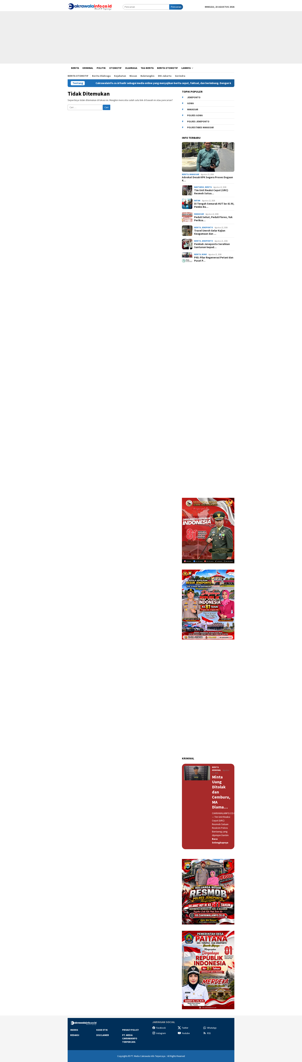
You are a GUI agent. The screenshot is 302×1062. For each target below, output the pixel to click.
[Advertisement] (151, 37)
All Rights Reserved (176, 1056)
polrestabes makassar (200, 127)
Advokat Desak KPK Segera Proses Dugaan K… (207, 179)
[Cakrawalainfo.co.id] (90, 6)
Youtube (186, 1033)
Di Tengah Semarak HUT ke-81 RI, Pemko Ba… (214, 205)
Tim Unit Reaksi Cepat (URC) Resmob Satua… (211, 192)
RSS (209, 1033)
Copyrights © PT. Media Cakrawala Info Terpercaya (141, 1056)
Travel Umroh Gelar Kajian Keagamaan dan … (209, 232)
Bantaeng (199, 187)
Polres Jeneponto (198, 121)
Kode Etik (102, 1029)
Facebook (161, 1027)
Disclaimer (102, 1035)
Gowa (190, 103)
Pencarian (176, 6)
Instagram (161, 1033)
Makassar (192, 109)
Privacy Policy (130, 1029)
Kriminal (216, 770)
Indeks (74, 1029)
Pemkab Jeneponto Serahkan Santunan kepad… (212, 246)
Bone (204, 254)
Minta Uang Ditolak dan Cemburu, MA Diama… (221, 792)
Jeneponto (193, 97)
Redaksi (74, 1035)
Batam (197, 200)
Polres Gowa (195, 115)
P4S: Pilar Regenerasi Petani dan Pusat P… (213, 259)
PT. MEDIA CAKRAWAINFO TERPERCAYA (129, 1038)
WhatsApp (212, 1027)
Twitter (185, 1027)
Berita (185, 174)
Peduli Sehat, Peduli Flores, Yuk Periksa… (213, 219)
